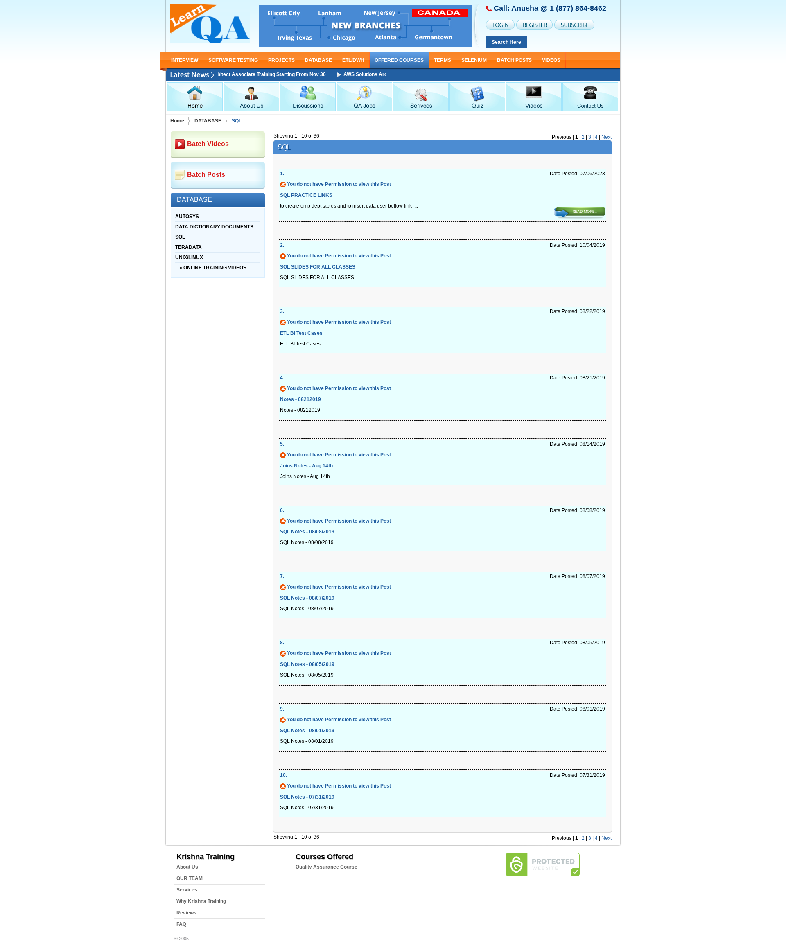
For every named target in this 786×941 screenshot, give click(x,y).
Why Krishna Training (201, 901)
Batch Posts (514, 60)
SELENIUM (474, 60)
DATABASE (318, 60)
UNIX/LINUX (189, 257)
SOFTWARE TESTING (233, 60)
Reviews (186, 913)
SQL (180, 237)
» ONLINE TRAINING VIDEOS (212, 268)
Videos (551, 60)
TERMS (442, 60)
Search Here (506, 42)
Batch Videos (208, 143)
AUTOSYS (187, 216)
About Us (187, 867)
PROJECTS (281, 60)
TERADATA (188, 247)
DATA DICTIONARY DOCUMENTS (214, 227)
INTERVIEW (184, 60)
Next (606, 137)
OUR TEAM (189, 878)
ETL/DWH (353, 60)
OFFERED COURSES (399, 60)
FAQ (181, 924)
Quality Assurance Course (326, 867)
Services (186, 890)
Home (177, 121)
